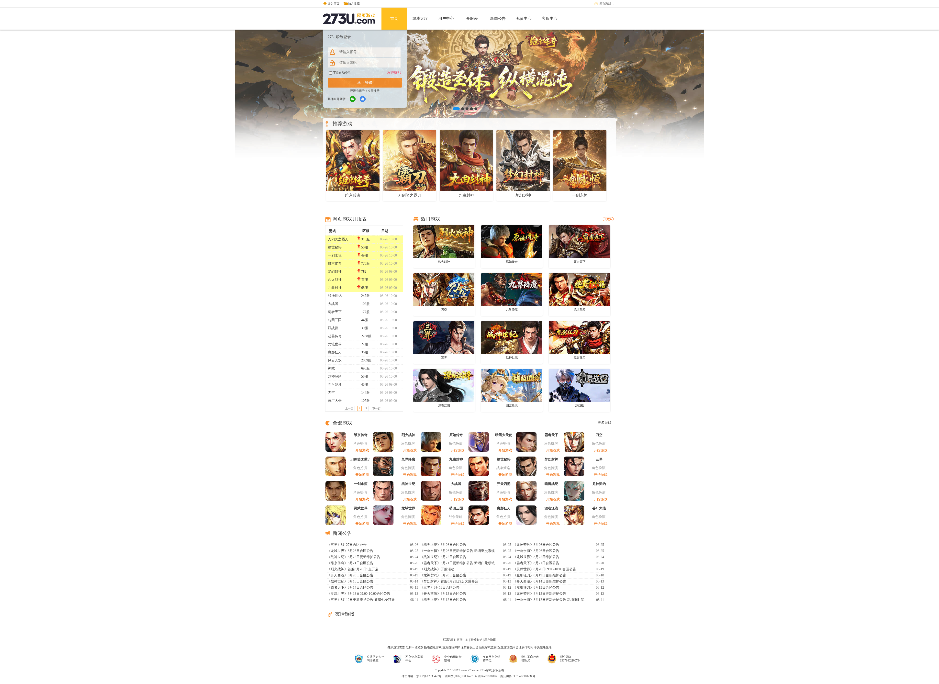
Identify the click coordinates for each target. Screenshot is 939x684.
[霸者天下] (579, 241)
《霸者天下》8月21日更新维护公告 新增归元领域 (457, 563)
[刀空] (443, 289)
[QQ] (363, 99)
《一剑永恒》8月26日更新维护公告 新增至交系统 (457, 551)
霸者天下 (335, 312)
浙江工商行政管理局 (530, 658)
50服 (364, 247)
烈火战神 (335, 279)
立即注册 (374, 90)
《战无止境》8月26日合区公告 (443, 545)
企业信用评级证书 (453, 658)
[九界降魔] (511, 289)
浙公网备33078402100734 (570, 658)
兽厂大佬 (335, 401)
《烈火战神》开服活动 (437, 569)
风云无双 (335, 360)
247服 (365, 296)
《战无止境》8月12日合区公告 (443, 600)
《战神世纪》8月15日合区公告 (350, 581)
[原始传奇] (511, 241)
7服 (363, 271)
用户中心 (446, 18)
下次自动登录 (341, 72)
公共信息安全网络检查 (375, 658)
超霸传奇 (335, 336)
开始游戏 (362, 450)
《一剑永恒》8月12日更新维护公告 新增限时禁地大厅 (551, 600)
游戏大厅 (420, 18)
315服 (365, 239)
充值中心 (524, 18)
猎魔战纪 (551, 484)
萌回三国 (335, 320)
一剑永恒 (335, 255)
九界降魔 (512, 309)
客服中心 (550, 18)
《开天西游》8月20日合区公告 (350, 575)
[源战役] (579, 385)
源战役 (333, 328)
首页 (394, 18)
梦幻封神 (335, 271)
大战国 (333, 304)
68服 (364, 288)
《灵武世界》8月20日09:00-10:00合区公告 (544, 569)
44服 (364, 320)
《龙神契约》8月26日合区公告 (536, 545)
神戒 (331, 368)
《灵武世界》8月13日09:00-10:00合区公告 (358, 593)
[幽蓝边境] (511, 385)
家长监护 (476, 639)
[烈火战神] (443, 241)
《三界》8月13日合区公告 (439, 587)
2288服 (366, 336)
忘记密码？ (394, 72)
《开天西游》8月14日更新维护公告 (539, 581)
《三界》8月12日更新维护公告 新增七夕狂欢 (361, 600)
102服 (365, 304)
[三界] (443, 337)
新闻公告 (498, 18)
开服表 (472, 18)
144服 (365, 392)
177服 (365, 312)
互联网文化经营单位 (491, 658)
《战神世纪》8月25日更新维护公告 (353, 557)
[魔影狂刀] (579, 337)
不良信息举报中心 (414, 658)
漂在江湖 (444, 405)
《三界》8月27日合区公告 (347, 545)
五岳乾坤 (335, 384)
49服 (364, 255)
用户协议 (490, 639)
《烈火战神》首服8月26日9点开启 (353, 569)
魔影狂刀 (335, 352)
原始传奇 (512, 261)
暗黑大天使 (503, 435)
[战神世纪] (511, 337)
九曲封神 (335, 288)
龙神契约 (335, 376)
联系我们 (449, 639)
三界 (444, 357)
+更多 (608, 219)
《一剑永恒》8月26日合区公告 (536, 551)
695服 (365, 368)
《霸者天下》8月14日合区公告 (350, 587)
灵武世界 (361, 508)
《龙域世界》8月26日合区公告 (350, 551)
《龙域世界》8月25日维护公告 (536, 557)
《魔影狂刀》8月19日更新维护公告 (539, 575)
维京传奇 (335, 263)
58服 (364, 376)
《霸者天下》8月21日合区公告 (536, 563)
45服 (364, 384)
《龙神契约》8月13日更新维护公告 (539, 593)
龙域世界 (335, 344)
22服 (364, 344)
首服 (364, 279)
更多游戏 (604, 423)
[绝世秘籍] (579, 289)
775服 (365, 263)
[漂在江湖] (443, 385)
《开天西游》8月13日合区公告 (443, 593)
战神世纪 (335, 296)
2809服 (366, 360)
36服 (364, 352)
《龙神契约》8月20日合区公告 (443, 575)
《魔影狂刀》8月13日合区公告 (536, 587)
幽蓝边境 (512, 405)
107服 (365, 401)
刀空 (331, 392)
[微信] (353, 99)
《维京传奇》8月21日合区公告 (350, 563)
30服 (364, 328)
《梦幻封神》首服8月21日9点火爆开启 (449, 581)
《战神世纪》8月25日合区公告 (443, 557)
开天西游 (504, 484)
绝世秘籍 (335, 247)
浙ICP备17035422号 (429, 676)
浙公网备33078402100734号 (517, 676)
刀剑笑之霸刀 (338, 239)
